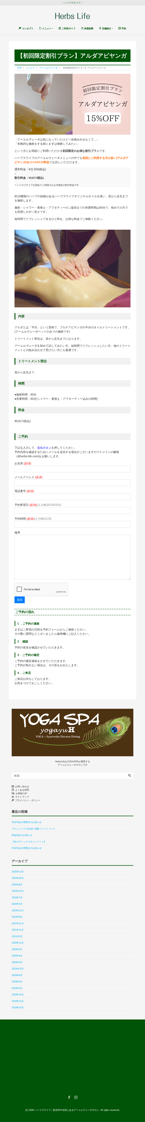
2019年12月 (18, 968)
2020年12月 (18, 942)
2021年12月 (18, 929)
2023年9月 (17, 917)
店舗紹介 (106, 28)
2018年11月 (18, 1001)
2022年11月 (18, 923)
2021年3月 (17, 936)
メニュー (46, 28)
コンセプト (27, 28)
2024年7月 (17, 897)
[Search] (129, 776)
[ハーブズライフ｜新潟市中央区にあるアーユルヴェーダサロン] (72, 15)
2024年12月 (18, 891)
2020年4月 (17, 955)
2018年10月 (18, 1007)
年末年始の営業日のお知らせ (27, 822)
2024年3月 (17, 904)
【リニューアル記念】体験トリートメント (33, 828)
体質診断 (88, 28)
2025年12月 (18, 871)
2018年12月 (18, 994)
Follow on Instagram (74, 1037)
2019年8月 (17, 975)
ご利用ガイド (68, 28)
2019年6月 (17, 981)
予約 (123, 28)
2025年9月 (17, 884)
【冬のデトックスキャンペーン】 (29, 841)
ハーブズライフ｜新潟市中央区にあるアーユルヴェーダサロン (67, 1110)
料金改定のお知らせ (22, 835)
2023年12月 (18, 910)
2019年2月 (17, 988)
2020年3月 (17, 962)
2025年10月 (18, 878)
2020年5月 (17, 949)
